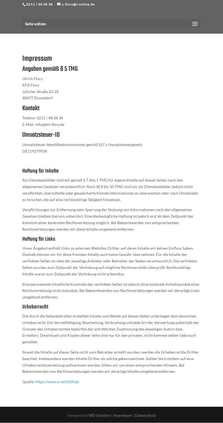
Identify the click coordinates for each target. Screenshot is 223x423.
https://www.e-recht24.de (57, 381)
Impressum (122, 415)
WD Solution (99, 415)
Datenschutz (145, 415)
